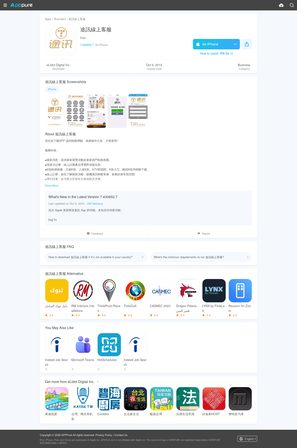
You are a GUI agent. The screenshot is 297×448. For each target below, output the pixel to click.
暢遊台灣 (156, 414)
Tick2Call (130, 306)
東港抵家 (51, 414)
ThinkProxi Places (108, 308)
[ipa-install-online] (281, 5)
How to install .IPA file (214, 53)
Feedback (97, 233)
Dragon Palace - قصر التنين (187, 308)
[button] (5, 5)
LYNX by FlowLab (213, 308)
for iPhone (210, 44)
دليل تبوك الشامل (56, 306)
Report (206, 233)
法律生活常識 (185, 414)
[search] (292, 5)
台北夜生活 (131, 414)
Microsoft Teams (82, 360)
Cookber (103, 414)
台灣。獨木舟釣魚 (82, 416)
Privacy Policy (103, 435)
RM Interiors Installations (82, 308)
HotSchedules (107, 360)
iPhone (52, 89)
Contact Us (120, 435)
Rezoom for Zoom (240, 308)
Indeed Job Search (56, 362)
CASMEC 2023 (160, 306)
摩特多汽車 (236, 414)
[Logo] (21, 5)
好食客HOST (211, 414)
